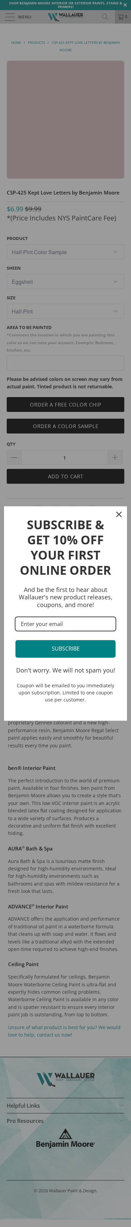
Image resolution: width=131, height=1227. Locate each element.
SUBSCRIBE (66, 648)
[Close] (119, 514)
